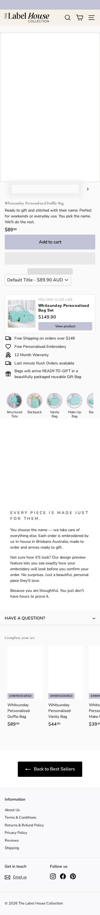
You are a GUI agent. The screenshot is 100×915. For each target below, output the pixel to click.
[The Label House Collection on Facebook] (63, 876)
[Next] (85, 189)
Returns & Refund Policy (24, 825)
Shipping (12, 847)
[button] (50, 258)
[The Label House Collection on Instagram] (53, 876)
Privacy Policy (16, 832)
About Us (12, 810)
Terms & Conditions (20, 817)
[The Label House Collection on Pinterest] (73, 876)
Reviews (12, 840)
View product (65, 326)
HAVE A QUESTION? (25, 618)
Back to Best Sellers (54, 769)
